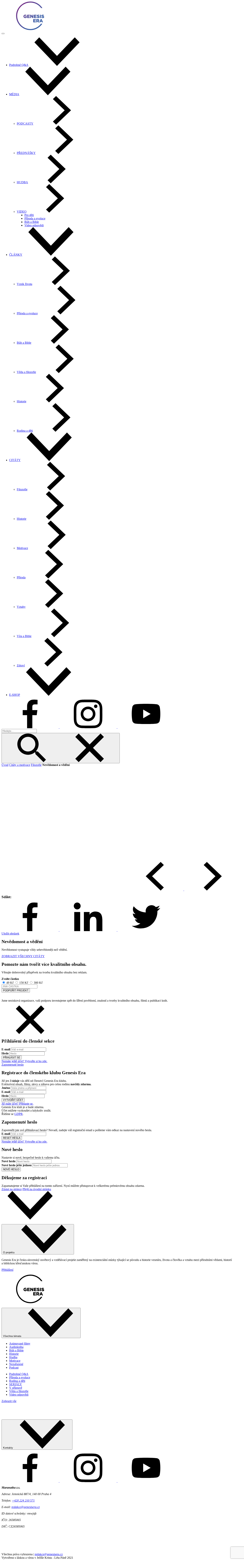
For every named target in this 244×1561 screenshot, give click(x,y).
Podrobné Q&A (18, 1374)
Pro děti (29, 215)
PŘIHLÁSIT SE (11, 1057)
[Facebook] (30, 727)
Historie (14, 1353)
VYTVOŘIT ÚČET (13, 1100)
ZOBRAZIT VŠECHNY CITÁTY (23, 956)
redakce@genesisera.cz (25, 1507)
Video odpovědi (34, 225)
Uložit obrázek (10, 933)
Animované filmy (19, 1343)
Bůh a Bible (31, 221)
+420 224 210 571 (23, 1500)
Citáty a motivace (19, 764)
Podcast (13, 1367)
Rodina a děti (17, 1380)
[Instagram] (88, 727)
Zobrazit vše (9, 1401)
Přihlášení (7, 1269)
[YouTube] (146, 727)
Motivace (14, 1360)
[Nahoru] (30, 1218)
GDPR (18, 1114)
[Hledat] (61, 748)
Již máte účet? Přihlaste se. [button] (17, 1103)
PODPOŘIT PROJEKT (15, 990)
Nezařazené (16, 1364)
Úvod (5, 764)
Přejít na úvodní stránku (36, 1189)
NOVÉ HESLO (11, 1169)
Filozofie (36, 764)
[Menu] (3, 33)
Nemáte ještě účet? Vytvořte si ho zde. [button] (24, 1061)
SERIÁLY (15, 1384)
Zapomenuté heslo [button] (13, 1064)
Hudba (13, 1357)
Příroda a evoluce (34, 218)
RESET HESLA (11, 1138)
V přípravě (15, 1387)
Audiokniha (16, 1347)
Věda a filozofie (18, 1391)
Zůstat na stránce (12, 1189)
